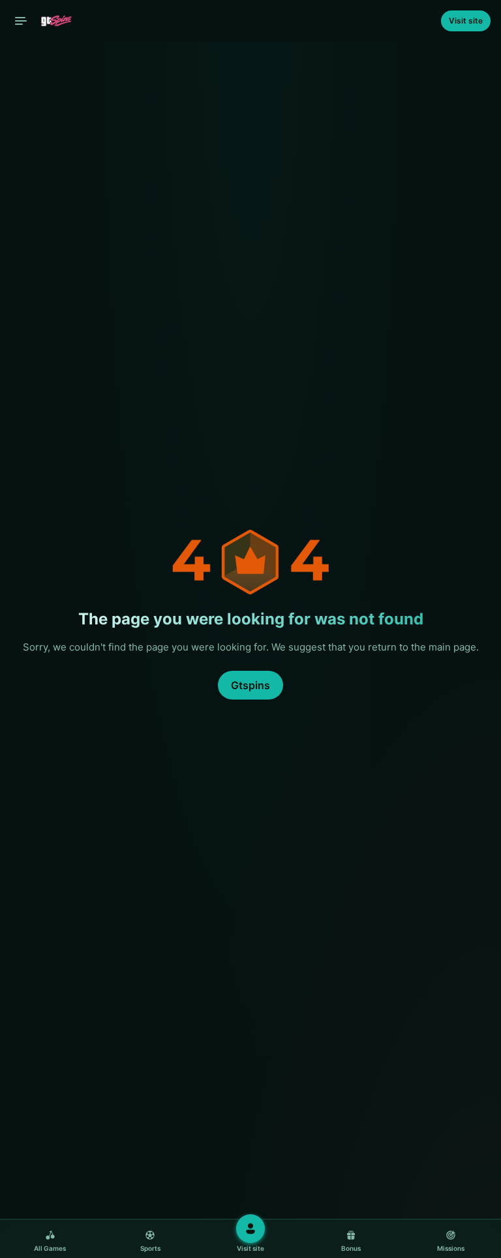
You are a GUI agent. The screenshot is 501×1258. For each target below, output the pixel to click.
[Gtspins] (46, 20)
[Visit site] (250, 1228)
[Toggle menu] (21, 21)
